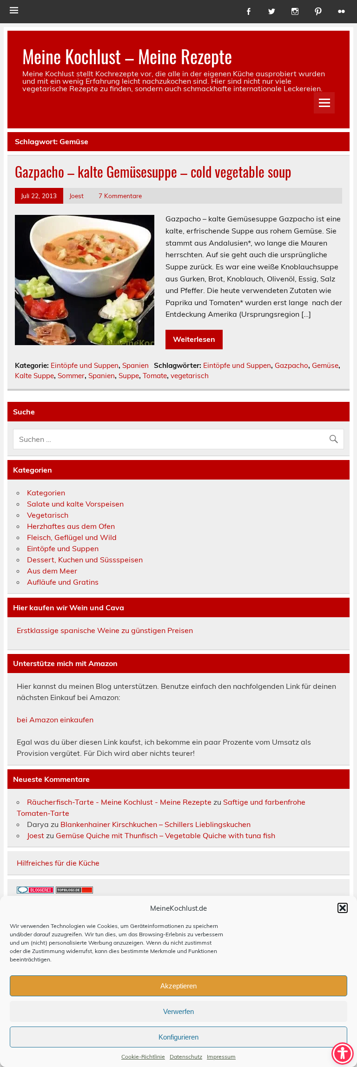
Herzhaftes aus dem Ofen (71, 526)
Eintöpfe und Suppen (85, 365)
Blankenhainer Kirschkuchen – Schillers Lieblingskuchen (155, 824)
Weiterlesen (194, 339)
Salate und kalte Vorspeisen (75, 503)
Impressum (221, 1056)
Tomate (155, 375)
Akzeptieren (178, 986)
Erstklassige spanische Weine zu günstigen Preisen (105, 630)
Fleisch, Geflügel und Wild (72, 537)
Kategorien (46, 492)
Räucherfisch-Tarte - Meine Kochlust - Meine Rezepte (119, 802)
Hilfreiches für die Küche (58, 862)
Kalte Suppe (34, 375)
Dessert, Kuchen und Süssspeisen (85, 559)
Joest (76, 196)
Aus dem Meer (52, 570)
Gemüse (325, 365)
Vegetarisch (47, 515)
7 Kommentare (120, 196)
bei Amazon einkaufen (55, 719)
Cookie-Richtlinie (143, 1056)
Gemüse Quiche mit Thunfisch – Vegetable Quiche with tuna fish (165, 835)
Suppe (129, 375)
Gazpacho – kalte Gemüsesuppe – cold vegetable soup (153, 171)
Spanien (135, 365)
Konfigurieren (178, 1037)
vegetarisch (190, 375)
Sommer (71, 375)
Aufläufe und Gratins (63, 582)
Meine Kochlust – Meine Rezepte (127, 56)
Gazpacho (291, 365)
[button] (342, 908)
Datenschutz (186, 1056)
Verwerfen (178, 1011)
